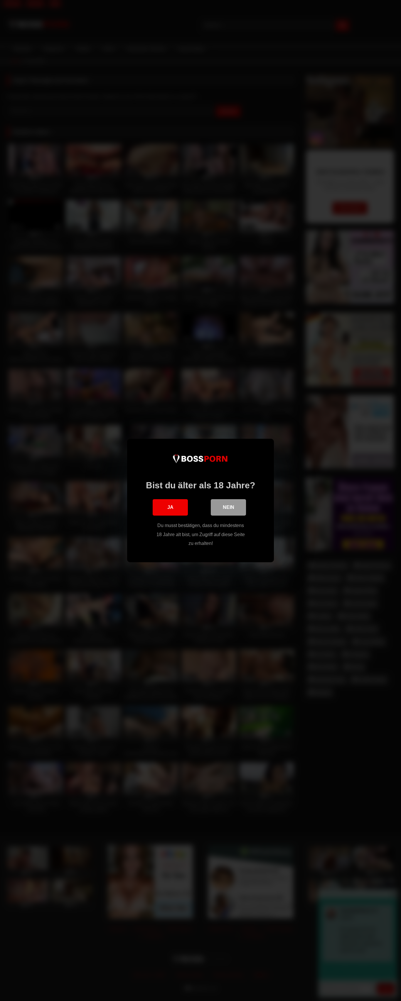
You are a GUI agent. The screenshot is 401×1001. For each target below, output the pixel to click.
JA (170, 507)
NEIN (228, 507)
